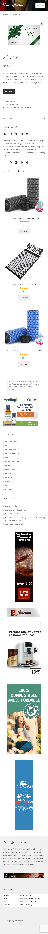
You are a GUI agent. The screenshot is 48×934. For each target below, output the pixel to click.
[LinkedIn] (16, 134)
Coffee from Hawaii (12, 453)
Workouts (8, 489)
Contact (7, 904)
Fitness (20, 107)
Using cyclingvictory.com (31, 898)
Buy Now (8, 91)
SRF (6, 485)
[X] (5, 134)
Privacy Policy (26, 895)
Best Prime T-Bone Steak (14, 524)
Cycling (8, 465)
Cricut (7, 457)
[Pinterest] (21, 134)
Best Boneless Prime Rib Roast (16, 510)
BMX (6, 445)
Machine (8, 481)
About (6, 901)
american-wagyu (11, 442)
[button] (42, 24)
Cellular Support (11, 449)
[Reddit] (27, 134)
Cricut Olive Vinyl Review (14, 514)
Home (7, 14)
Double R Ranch (11, 469)
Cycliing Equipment (12, 461)
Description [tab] (7, 119)
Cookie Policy (26, 904)
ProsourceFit (15, 14)
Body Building (12, 107)
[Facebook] (10, 134)
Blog (6, 898)
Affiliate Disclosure (28, 901)
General (8, 473)
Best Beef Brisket (11, 506)
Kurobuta (8, 477)
